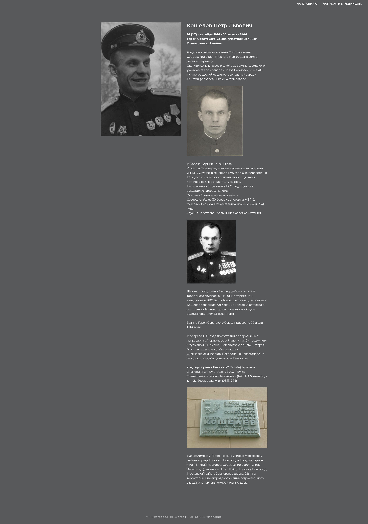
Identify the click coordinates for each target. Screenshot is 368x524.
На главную (307, 3)
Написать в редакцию (342, 3)
